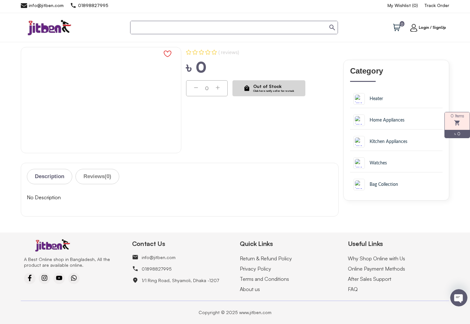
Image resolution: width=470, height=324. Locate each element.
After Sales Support (369, 279)
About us (250, 289)
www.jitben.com (255, 312)
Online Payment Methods (376, 268)
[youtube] (59, 278)
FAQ (353, 289)
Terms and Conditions (264, 279)
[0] (397, 28)
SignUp (439, 27)
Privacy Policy (255, 268)
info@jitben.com (159, 257)
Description (49, 176)
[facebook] (29, 278)
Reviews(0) (97, 176)
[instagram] (44, 278)
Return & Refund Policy (266, 258)
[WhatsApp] (74, 278)
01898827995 (157, 269)
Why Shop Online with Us (376, 258)
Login (424, 27)
